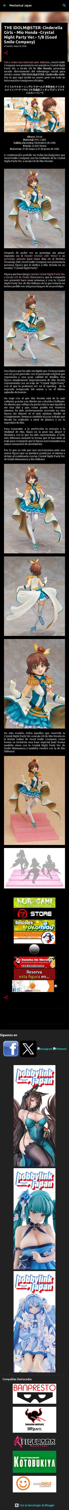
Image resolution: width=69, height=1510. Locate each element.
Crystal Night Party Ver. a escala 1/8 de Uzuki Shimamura (34, 276)
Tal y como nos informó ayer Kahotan (27, 62)
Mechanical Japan (20, 5)
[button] (6, 53)
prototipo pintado (15, 258)
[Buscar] (64, 5)
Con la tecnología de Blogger (36, 1505)
